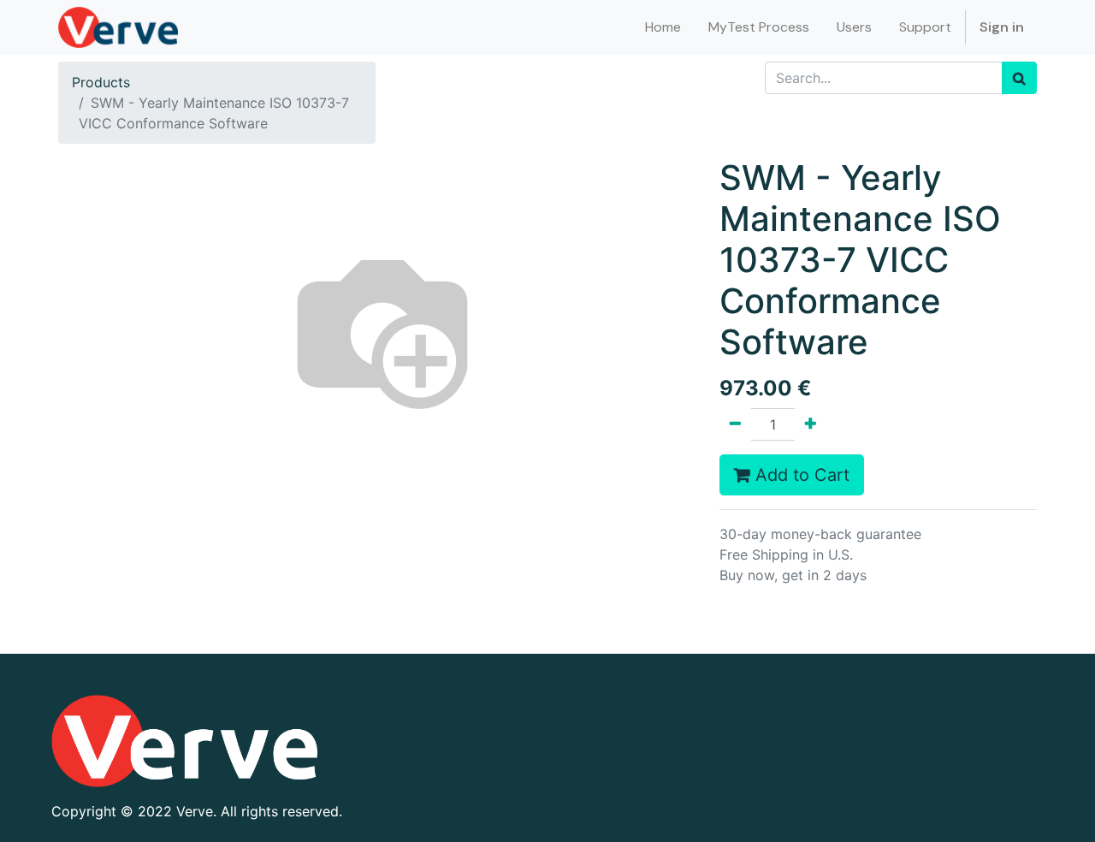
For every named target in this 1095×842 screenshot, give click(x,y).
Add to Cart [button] (799, 475)
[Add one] (810, 424)
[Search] (1019, 78)
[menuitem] (663, 27)
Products (101, 82)
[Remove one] (735, 424)
